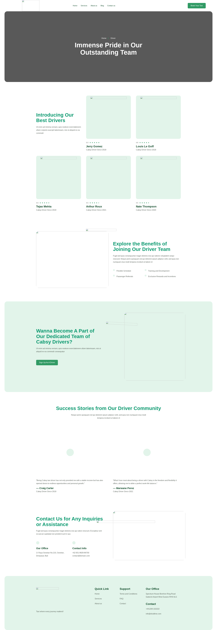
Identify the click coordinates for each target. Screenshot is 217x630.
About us (94, 6)
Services (84, 6)
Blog (102, 6)
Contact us (111, 6)
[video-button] (70, 452)
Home (75, 6)
